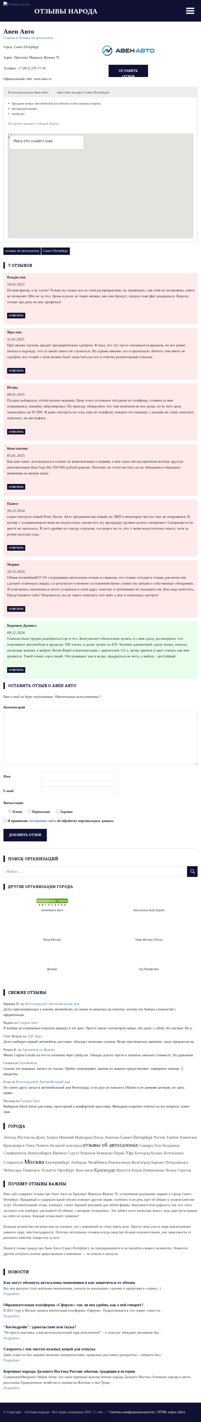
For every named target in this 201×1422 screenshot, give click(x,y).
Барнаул (157, 1162)
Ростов (159, 1137)
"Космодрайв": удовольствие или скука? (39, 1327)
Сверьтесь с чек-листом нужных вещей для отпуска (49, 1349)
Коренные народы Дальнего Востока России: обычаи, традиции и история (69, 1371)
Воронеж (88, 1153)
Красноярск (14, 1145)
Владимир (171, 1145)
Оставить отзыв (128, 73)
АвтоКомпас (28, 1063)
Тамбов (172, 1137)
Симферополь (15, 1153)
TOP (194, 1415)
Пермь (119, 1153)
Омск (30, 1145)
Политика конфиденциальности (131, 1412)
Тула (158, 1145)
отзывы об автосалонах (22, 251)
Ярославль (84, 1170)
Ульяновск (31, 1170)
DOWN (106, 1415)
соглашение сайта (42, 821)
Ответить (16, 315)
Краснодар (104, 1170)
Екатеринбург (57, 1162)
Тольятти (48, 1170)
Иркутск (123, 1170)
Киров (136, 1170)
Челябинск (97, 1162)
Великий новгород (66, 1145)
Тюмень (42, 1145)
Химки (52, 1137)
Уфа (130, 1152)
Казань (157, 1153)
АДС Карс (34, 1036)
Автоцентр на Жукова (38, 1050)
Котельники (173, 1153)
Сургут (73, 1153)
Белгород (142, 1153)
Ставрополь (13, 1162)
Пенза (98, 1137)
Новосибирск (40, 1153)
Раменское (188, 1137)
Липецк (9, 1137)
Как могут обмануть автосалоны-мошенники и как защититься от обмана (69, 1282)
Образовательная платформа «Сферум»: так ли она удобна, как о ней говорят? (73, 1305)
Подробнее (11, 1294)
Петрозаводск (176, 1162)
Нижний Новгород (75, 1137)
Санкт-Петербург (55, 251)
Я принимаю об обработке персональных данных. (60, 821)
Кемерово (105, 1153)
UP (95, 1415)
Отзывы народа (65, 11)
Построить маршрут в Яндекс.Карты (33, 123)
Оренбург (66, 1170)
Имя (7, 776)
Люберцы (79, 1162)
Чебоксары (12, 1170)
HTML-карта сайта (171, 1412)
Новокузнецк (119, 1162)
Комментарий (14, 707)
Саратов (184, 1170)
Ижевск (59, 1153)
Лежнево (111, 1137)
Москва (34, 1161)
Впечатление (13, 803)
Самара (146, 1145)
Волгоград (140, 1162)
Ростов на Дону (31, 1137)
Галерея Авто (28, 1023)
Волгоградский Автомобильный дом (52, 1004)
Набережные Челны (159, 1170)
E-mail (8, 791)
